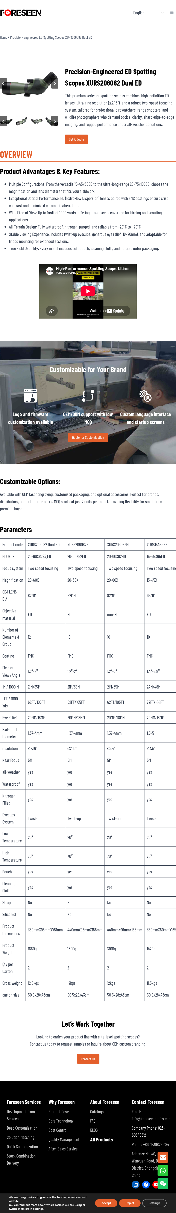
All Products (101, 1139)
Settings (154, 1203)
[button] (21, 121)
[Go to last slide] (3, 83)
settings (38, 1209)
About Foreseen (104, 1102)
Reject (130, 1203)
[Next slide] (54, 83)
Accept (106, 1203)
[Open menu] (172, 12)
